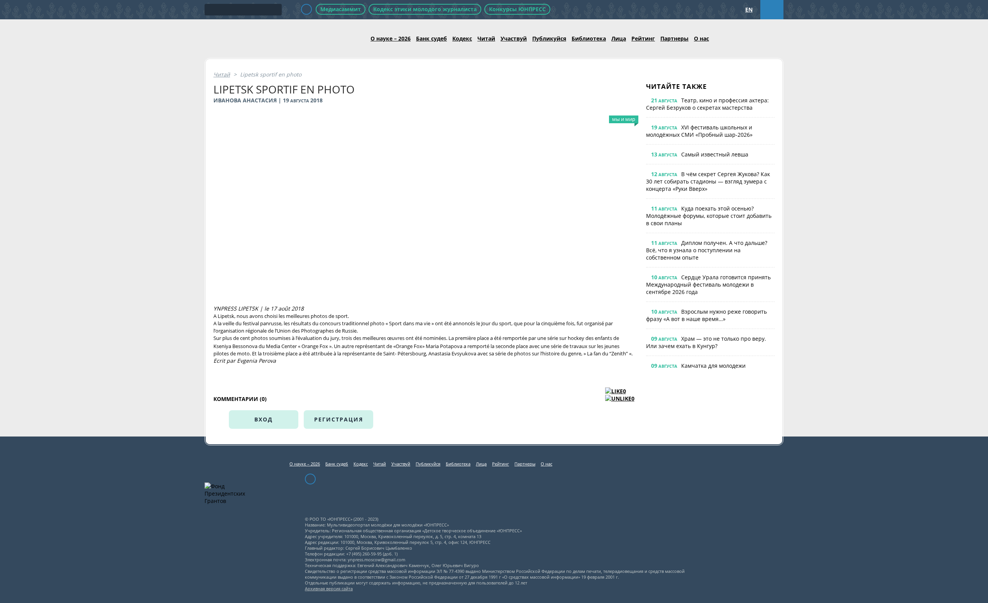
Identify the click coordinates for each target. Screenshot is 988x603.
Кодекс (462, 38)
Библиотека (589, 38)
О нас (701, 38)
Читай (486, 38)
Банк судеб (431, 38)
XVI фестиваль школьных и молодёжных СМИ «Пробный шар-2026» (699, 131)
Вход (263, 419)
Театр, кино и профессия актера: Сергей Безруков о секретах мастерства (707, 104)
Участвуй (514, 38)
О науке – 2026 (390, 38)
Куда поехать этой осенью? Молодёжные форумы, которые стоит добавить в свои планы (708, 216)
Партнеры (674, 38)
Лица (618, 38)
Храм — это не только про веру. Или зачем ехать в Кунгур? (706, 342)
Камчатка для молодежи (713, 365)
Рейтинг (643, 38)
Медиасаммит (340, 9)
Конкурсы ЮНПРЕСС (517, 9)
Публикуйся (549, 38)
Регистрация (338, 419)
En (749, 9)
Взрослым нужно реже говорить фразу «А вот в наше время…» (706, 315)
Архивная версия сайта (329, 588)
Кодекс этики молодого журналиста (425, 9)
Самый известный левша (714, 154)
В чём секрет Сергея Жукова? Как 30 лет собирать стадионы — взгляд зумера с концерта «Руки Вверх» (708, 181)
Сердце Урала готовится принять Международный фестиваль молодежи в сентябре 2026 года (708, 284)
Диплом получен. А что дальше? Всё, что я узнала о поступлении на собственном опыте (706, 250)
